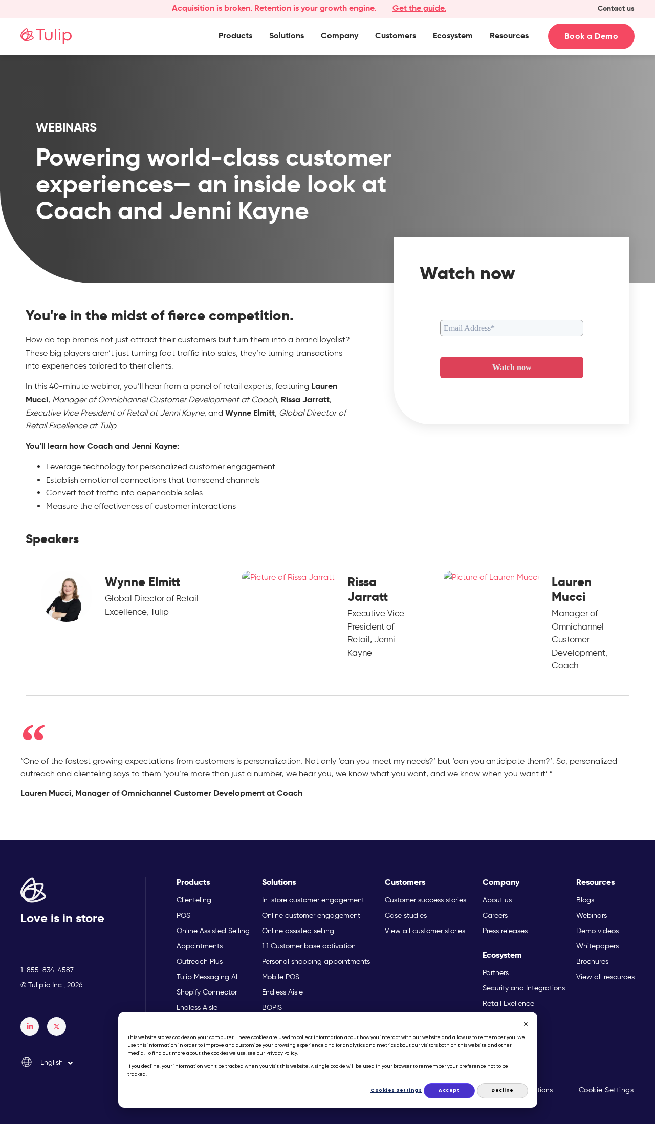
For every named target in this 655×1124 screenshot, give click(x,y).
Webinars (66, 127)
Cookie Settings (606, 1090)
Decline (502, 1090)
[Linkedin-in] (29, 1026)
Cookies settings (396, 1090)
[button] (235, 36)
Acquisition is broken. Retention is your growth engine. (274, 8)
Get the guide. (419, 8)
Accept (449, 1090)
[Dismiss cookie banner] (525, 1025)
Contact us (616, 8)
